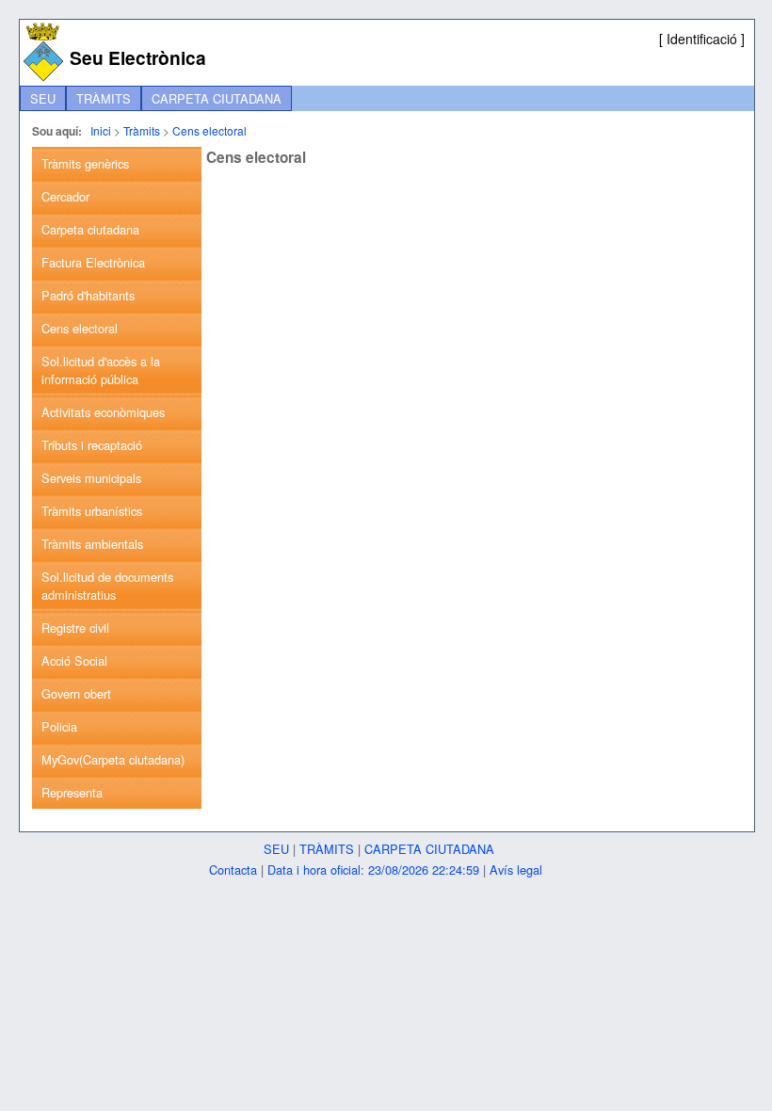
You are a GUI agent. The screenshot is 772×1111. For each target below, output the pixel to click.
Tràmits (103, 98)
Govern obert (76, 693)
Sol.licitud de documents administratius (107, 586)
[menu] (116, 478)
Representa (72, 792)
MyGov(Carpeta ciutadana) (113, 759)
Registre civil (75, 627)
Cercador (65, 196)
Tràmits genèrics (85, 163)
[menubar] (156, 98)
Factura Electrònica (93, 262)
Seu (43, 98)
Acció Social (74, 660)
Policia (59, 726)
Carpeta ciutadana (216, 98)
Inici (100, 130)
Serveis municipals (91, 478)
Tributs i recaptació (91, 445)
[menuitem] (43, 98)
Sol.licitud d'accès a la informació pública (100, 370)
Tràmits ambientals (92, 544)
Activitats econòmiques (103, 412)
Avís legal (516, 869)
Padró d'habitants (88, 295)
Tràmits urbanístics (91, 511)
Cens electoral (209, 130)
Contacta (233, 869)
